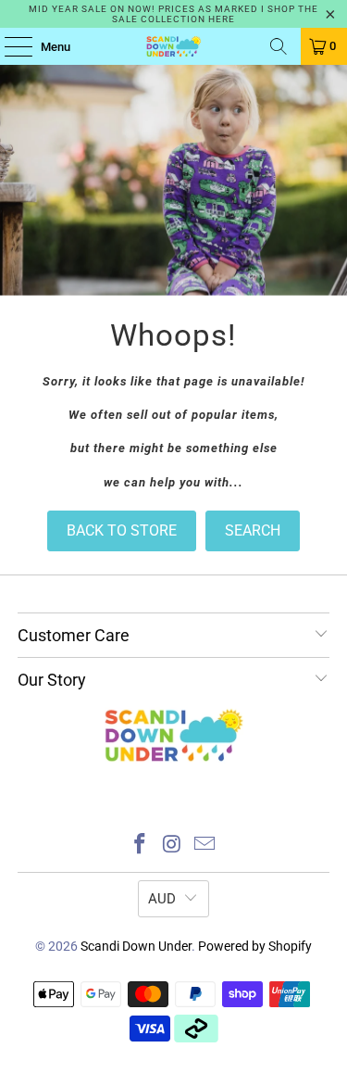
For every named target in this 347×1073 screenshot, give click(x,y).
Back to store (122, 530)
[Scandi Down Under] (174, 46)
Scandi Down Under (136, 946)
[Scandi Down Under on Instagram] (173, 845)
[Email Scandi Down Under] (204, 845)
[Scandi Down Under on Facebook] (141, 845)
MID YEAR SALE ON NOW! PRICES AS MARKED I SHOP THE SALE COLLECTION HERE (173, 14)
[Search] (278, 46)
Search (252, 530)
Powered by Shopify (255, 946)
